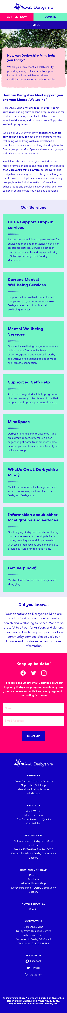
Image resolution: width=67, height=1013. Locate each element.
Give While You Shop (33, 883)
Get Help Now (17, 17)
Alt (55, 1003)
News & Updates (33, 904)
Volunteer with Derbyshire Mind (33, 841)
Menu (36, 25)
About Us (33, 805)
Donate (50, 17)
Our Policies (33, 823)
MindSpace (33, 793)
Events (33, 909)
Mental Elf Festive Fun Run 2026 (33, 849)
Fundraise (33, 845)
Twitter (35, 967)
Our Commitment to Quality (33, 819)
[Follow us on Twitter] (33, 673)
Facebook (35, 961)
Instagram (36, 974)
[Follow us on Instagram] (44, 673)
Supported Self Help (33, 785)
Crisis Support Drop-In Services (33, 781)
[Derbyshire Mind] (33, 6)
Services (33, 775)
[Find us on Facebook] (23, 673)
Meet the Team (33, 815)
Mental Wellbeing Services (33, 789)
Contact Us (33, 921)
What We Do (33, 811)
